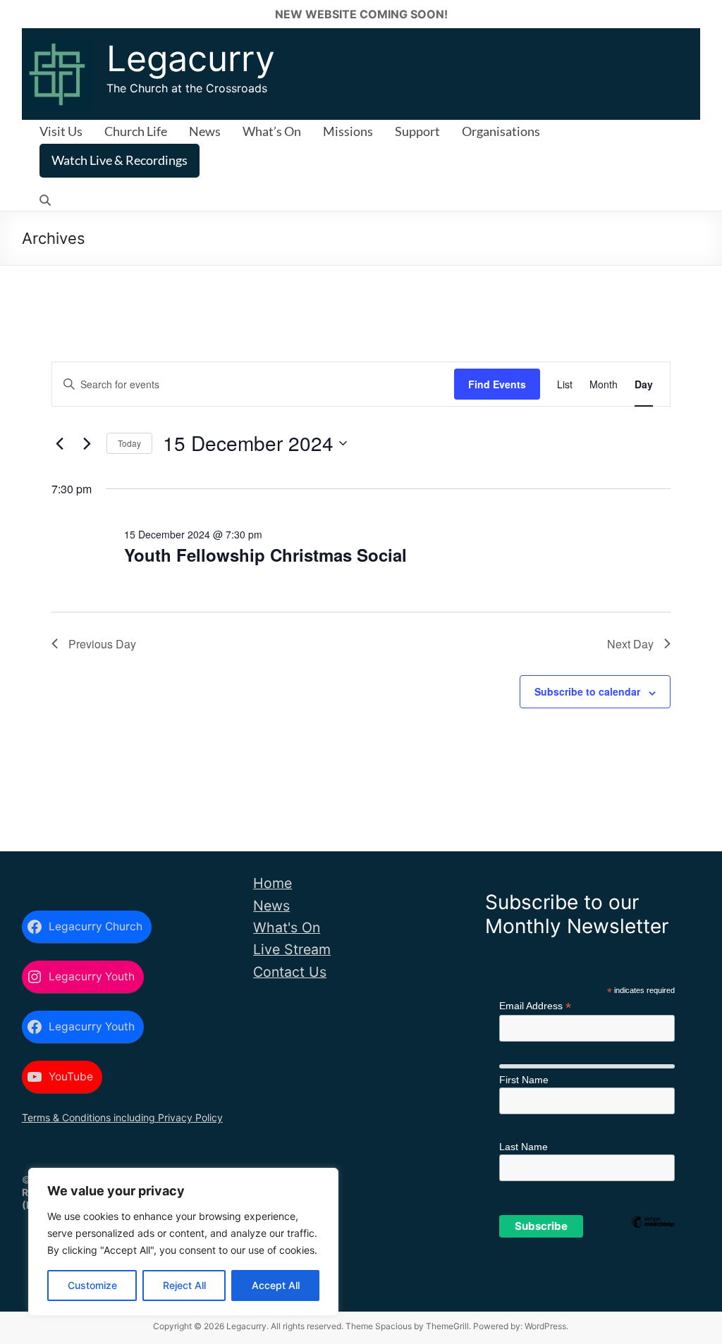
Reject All (184, 1285)
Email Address (535, 1006)
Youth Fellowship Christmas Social (265, 555)
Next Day (630, 644)
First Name (524, 1079)
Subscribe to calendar (587, 691)
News (205, 131)
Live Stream (292, 949)
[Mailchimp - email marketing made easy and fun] (653, 1245)
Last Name (523, 1146)
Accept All (276, 1285)
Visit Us (60, 131)
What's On (286, 927)
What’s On (272, 131)
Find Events (497, 384)
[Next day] (87, 443)
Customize (92, 1285)
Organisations (501, 131)
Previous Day (102, 644)
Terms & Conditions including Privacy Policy (122, 1117)
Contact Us (289, 971)
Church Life (135, 131)
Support (417, 131)
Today (129, 443)
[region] (183, 1242)
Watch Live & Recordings (119, 160)
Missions (348, 131)
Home (272, 883)
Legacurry (190, 58)
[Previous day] (59, 443)
